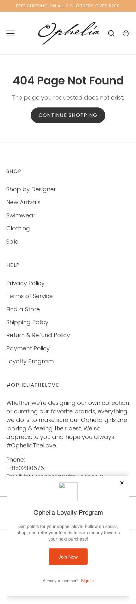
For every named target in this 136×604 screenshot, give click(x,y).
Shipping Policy (27, 322)
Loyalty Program (30, 361)
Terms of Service (29, 296)
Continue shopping (68, 115)
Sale (12, 241)
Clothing (18, 228)
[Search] (111, 33)
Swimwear (20, 215)
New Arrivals (23, 202)
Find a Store (23, 309)
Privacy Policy (25, 283)
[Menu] (10, 33)
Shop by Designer (31, 189)
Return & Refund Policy (38, 335)
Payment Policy (28, 348)
